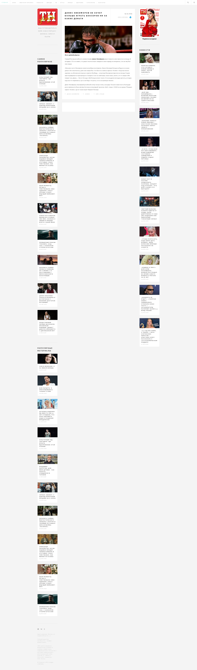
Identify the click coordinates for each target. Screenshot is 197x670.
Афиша (70, 2)
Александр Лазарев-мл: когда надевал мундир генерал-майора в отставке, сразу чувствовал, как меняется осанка (47, 160)
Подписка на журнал (150, 39)
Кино (14, 2)
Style (62, 2)
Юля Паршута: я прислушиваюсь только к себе (46, 390)
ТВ (56, 2)
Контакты (102, 2)
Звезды (49, 2)
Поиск (188, 2)
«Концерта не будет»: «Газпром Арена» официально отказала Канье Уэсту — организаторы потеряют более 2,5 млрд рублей (149, 304)
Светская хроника (26, 2)
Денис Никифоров (73, 93)
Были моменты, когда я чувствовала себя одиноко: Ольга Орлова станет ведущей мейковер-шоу (47, 190)
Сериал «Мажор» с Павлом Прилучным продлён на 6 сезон (47, 105)
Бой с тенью (100, 93)
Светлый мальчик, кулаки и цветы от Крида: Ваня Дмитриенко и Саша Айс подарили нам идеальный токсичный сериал (149, 214)
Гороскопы (91, 2)
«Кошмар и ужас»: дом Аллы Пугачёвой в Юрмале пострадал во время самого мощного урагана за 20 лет (149, 272)
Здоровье (79, 2)
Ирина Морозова (123, 17)
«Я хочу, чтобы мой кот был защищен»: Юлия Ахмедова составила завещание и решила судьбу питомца (149, 154)
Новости (40, 2)
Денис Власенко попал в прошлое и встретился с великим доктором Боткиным (47, 299)
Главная (5, 2)
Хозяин (87, 93)
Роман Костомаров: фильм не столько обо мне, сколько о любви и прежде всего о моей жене (47, 219)
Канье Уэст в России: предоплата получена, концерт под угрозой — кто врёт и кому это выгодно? (149, 184)
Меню (194, 2)
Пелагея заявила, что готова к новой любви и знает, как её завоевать (148, 69)
